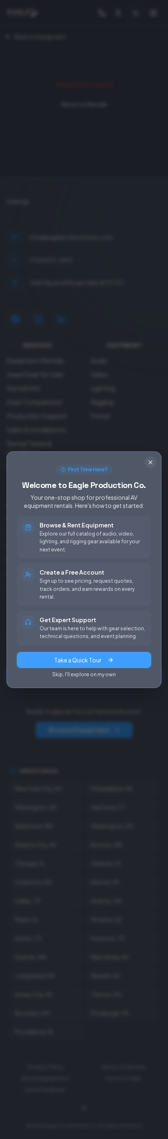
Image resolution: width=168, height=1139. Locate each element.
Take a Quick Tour (78, 660)
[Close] (150, 462)
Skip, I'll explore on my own (84, 674)
